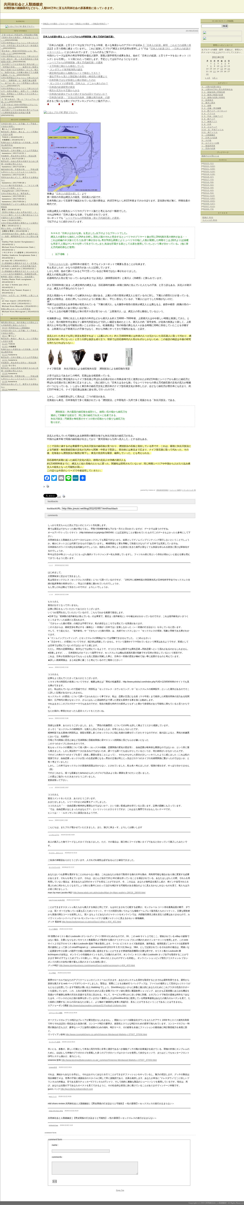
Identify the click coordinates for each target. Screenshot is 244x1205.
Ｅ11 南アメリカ (209, 132)
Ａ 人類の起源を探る (211, 87)
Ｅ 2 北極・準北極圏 (211, 108)
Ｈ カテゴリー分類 (210, 143)
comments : (57, 1157)
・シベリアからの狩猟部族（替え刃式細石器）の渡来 (75, 62)
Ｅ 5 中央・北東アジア (212, 116)
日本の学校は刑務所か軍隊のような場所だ (19, 223)
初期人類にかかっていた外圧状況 (16, 309)
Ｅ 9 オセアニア (209, 127)
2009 (209, 201)
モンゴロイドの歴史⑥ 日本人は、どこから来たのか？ (78, 83)
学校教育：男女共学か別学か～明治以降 (18, 156)
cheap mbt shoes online (56, 1111)
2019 (209, 174)
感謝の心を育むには (210, 156)
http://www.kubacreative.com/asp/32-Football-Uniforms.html (97, 1005)
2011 (209, 196)
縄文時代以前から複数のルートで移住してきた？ (74, 73)
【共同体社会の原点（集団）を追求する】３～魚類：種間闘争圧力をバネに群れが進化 (19, 236)
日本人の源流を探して (67, 193)
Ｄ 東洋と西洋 (208, 103)
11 (222, 66)
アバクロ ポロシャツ (56, 853)
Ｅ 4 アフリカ (208, 113)
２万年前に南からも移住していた (66, 66)
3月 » (215, 78)
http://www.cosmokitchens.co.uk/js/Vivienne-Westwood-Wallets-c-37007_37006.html (106, 1034)
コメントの (209, 220)
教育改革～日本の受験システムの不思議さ (19, 151)
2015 (209, 185)
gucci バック (53, 1096)
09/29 (5, 328)
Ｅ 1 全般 (206, 105)
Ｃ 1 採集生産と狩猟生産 (213, 92)
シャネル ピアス (54, 835)
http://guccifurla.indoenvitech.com (77, 1089)
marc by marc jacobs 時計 (57, 900)
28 (207, 74)
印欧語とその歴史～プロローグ (55, 24)
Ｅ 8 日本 (206, 124)
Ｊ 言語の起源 (208, 148)
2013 (209, 190)
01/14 (5, 355)
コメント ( (173, 490)
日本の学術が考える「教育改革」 (16, 193)
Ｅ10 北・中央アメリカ (212, 130)
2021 (209, 169)
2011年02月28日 (162, 490)
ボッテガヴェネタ (54, 867)
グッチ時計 (52, 973)
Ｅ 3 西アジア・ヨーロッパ (214, 111)
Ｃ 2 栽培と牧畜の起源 (212, 95)
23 (214, 71)
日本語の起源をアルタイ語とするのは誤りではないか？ (78, 94)
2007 (209, 206)
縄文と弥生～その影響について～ (16, 228)
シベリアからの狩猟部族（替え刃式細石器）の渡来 (92, 218)
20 (229, 69)
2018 (209, 177)
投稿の (207, 217)
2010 (209, 198)
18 (221, 69)
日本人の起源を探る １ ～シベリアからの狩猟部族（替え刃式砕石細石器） (79, 36)
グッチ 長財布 (53, 929)
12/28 (5, 365)
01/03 (5, 347)
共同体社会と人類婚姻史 (19, 328)
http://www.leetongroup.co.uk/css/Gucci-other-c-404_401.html (91, 922)
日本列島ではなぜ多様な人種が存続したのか (72, 80)
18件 (179, 490)
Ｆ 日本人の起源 (209, 138)
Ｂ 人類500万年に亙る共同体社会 (217, 89)
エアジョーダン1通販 (55, 1013)
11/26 (5, 381)
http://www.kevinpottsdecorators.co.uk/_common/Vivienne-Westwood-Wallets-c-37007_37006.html (109, 1060)
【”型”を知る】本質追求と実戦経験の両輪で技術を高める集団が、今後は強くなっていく (19, 37)
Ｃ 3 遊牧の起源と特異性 (213, 97)
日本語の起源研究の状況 (62, 87)
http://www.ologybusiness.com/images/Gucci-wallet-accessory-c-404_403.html (97, 965)
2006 (209, 209)
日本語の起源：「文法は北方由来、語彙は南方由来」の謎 (79, 97)
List (59, 496)
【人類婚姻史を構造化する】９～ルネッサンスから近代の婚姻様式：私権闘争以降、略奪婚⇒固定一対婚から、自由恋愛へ (19, 274)
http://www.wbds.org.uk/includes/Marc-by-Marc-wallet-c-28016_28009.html (109, 892)
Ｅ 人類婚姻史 (208, 135)
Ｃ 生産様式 (207, 100)
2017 (209, 179)
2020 (209, 171)
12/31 (5, 360)
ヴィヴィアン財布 (54, 1042)
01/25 (5, 344)
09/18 (5, 390)
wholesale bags (53, 1125)
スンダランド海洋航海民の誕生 (66, 69)
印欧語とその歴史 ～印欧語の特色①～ (91, 24)
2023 (209, 163)
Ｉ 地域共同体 (208, 146)
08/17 (5, 336)
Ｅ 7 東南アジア (209, 122)
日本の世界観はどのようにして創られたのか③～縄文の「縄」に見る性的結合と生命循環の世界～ (19, 59)
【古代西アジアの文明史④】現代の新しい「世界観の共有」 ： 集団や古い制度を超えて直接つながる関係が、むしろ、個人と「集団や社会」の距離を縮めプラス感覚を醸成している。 (19, 69)
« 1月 (207, 78)
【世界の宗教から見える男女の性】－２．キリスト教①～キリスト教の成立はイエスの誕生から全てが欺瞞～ (19, 215)
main (71, 24)
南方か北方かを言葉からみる (64, 90)
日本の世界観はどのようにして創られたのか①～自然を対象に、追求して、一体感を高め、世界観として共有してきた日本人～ (19, 91)
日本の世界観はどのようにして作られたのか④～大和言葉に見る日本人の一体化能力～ (19, 45)
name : (55, 1145)
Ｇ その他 (206, 140)
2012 (209, 193)
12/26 (5, 373)
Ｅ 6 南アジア (208, 119)
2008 (209, 204)
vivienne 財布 (53, 1067)
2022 (209, 166)
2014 (209, 188)
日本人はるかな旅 (58, 264)
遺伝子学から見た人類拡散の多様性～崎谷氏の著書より (78, 76)
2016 (209, 182)
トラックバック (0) (189, 490)
